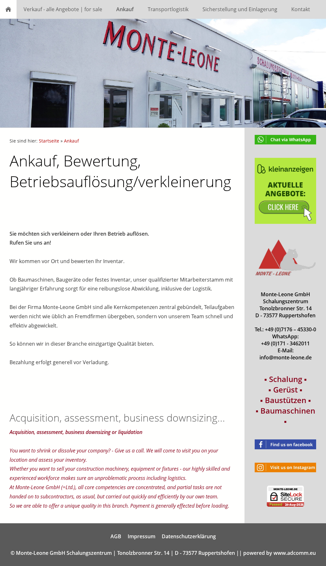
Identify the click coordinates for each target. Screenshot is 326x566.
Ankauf (71, 141)
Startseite (49, 141)
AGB (115, 536)
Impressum (141, 536)
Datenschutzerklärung (189, 536)
